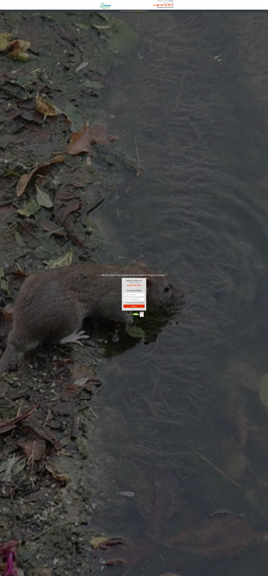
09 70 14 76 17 (164, 5)
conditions (134, 302)
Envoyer (134, 306)
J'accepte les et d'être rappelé (134, 302)
